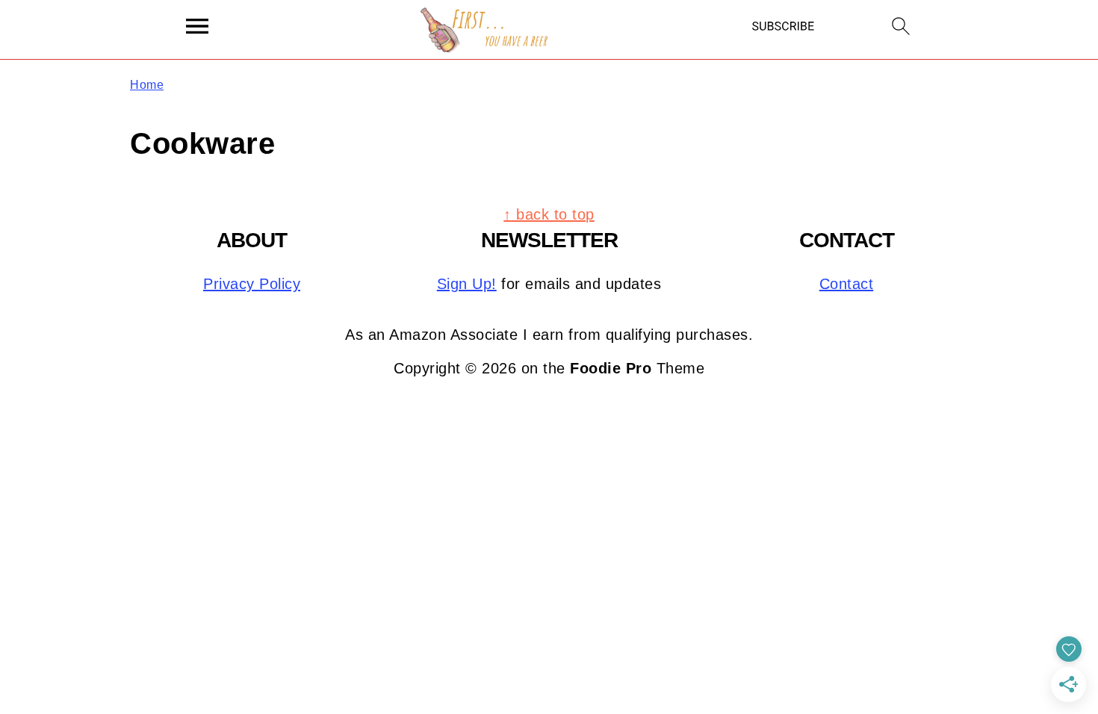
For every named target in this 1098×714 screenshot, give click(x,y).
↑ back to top (549, 214)
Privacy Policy (251, 284)
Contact (846, 284)
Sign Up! (467, 284)
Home (147, 84)
